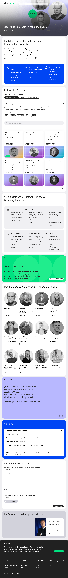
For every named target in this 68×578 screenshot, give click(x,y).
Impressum (44, 573)
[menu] (63, 4)
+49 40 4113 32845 (54, 529)
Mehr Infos (7, 315)
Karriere (40, 3)
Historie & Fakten (8, 567)
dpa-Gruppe (7, 563)
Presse (50, 565)
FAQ (50, 567)
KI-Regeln (37, 565)
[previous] (59, 415)
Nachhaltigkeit (24, 565)
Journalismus (23, 97)
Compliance (38, 563)
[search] (60, 4)
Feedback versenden (58, 506)
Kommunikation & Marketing (11, 97)
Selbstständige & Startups (33, 97)
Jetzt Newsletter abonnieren (56, 278)
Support (51, 563)
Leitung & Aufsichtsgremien (10, 565)
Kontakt (45, 3)
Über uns (34, 3)
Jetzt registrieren (59, 551)
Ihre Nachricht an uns (8, 473)
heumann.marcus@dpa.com (55, 530)
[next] (63, 415)
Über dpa (6, 560)
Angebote (22, 3)
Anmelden (55, 3)
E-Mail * (6, 489)
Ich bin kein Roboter (10, 501)
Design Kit (37, 567)
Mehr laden (61, 189)
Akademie (28, 3)
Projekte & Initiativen (26, 563)
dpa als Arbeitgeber (39, 560)
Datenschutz (51, 573)
